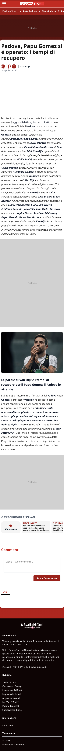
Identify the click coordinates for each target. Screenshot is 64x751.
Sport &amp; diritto (12, 709)
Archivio (6, 740)
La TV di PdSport (10, 702)
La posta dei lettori (11, 694)
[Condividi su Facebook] (9, 66)
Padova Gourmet (10, 706)
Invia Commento (47, 578)
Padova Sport (10, 11)
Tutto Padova (30, 11)
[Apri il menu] (4, 3)
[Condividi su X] (14, 66)
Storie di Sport (9, 682)
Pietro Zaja (25, 66)
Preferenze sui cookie (13, 744)
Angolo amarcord (11, 698)
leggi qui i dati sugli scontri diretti (31, 122)
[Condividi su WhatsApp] (3, 66)
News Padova (49, 11)
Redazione (7, 725)
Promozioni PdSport (12, 690)
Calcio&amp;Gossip (12, 686)
